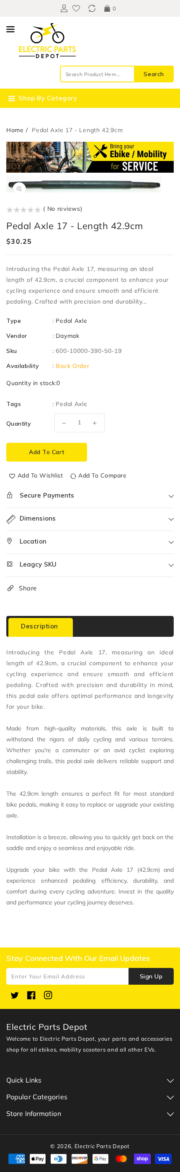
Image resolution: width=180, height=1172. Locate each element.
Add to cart (46, 452)
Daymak (67, 336)
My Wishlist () (76, 8)
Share (28, 588)
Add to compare (102, 475)
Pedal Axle (71, 320)
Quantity (18, 423)
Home (15, 130)
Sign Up (151, 976)
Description (39, 626)
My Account (63, 8)
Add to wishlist (40, 475)
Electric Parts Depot (102, 1146)
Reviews (102, 626)
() (91, 8)
